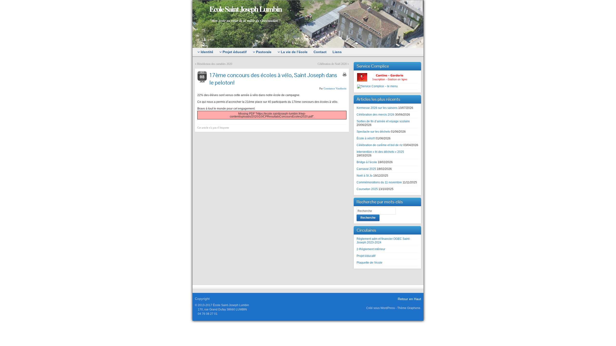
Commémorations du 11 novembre (379, 182)
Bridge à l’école (367, 162)
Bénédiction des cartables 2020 (214, 64)
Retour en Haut (409, 299)
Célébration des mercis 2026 (375, 114)
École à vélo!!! (366, 138)
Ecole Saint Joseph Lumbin (245, 8)
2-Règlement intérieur (371, 249)
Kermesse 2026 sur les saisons (377, 108)
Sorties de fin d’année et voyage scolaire (383, 121)
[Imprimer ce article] (344, 74)
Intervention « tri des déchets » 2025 (380, 152)
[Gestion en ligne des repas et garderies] (386, 77)
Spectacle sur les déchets (373, 131)
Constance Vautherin (335, 88)
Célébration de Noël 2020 (332, 64)
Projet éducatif (366, 256)
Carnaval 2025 (366, 169)
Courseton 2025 (367, 189)
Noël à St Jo (364, 175)
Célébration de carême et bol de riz (380, 145)
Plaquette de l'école (369, 262)
